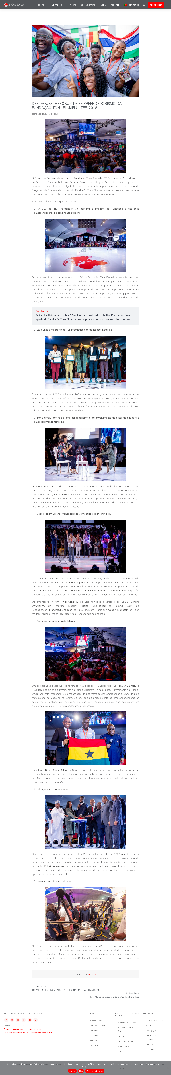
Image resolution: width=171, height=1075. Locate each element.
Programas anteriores (127, 1022)
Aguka (120, 1051)
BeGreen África (124, 1046)
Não (81, 1071)
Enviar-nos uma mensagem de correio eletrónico (24, 1029)
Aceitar (72, 1071)
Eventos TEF (95, 1045)
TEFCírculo (150, 1049)
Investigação (151, 1031)
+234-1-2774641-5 (19, 1026)
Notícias (92, 974)
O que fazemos (56, 5)
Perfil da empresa (97, 1026)
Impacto (72, 5)
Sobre (41, 5)
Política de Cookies (95, 1071)
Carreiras (149, 1044)
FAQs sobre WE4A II (126, 1041)
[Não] (167, 1068)
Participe (93, 1040)
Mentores (94, 1035)
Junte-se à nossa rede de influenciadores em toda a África (28, 1033)
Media (104, 5)
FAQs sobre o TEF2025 (155, 1021)
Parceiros (94, 1031)
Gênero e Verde (88, 5)
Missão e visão (96, 1021)
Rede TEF (115, 5)
